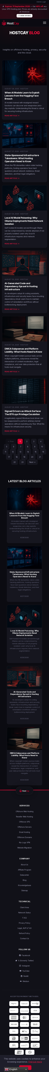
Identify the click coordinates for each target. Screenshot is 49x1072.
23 (22, 462)
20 (32, 457)
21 (40, 457)
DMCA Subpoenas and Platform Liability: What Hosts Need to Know (24, 755)
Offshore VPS (24, 822)
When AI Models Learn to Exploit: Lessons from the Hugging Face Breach (22, 95)
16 (43, 452)
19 (24, 457)
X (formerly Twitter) (25, 961)
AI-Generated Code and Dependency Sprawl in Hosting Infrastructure (21, 286)
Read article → (12, 116)
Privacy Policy (24, 923)
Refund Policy (24, 933)
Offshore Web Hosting (24, 811)
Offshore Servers (25, 827)
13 (20, 452)
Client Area (24, 907)
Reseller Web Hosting (24, 817)
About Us (24, 865)
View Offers (25, 16)
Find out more (35, 1062)
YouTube (25, 971)
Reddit (25, 976)
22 (15, 462)
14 (28, 452)
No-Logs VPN (24, 843)
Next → (32, 462)
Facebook (25, 955)
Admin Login (41, 2)
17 (9, 457)
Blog (24, 880)
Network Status (24, 913)
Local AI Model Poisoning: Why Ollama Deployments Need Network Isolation (24, 220)
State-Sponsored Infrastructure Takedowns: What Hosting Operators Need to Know (22, 158)
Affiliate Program (24, 870)
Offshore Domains (24, 837)
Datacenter (24, 875)
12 (13, 452)
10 (42, 447)
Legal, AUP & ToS (25, 928)
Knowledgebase (24, 885)
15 (35, 452)
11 (5, 452)
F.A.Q (24, 918)
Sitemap (24, 891)
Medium (25, 981)
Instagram (25, 966)
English (13, 1069)
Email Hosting (24, 832)
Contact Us (24, 939)
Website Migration (24, 848)
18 (17, 457)
